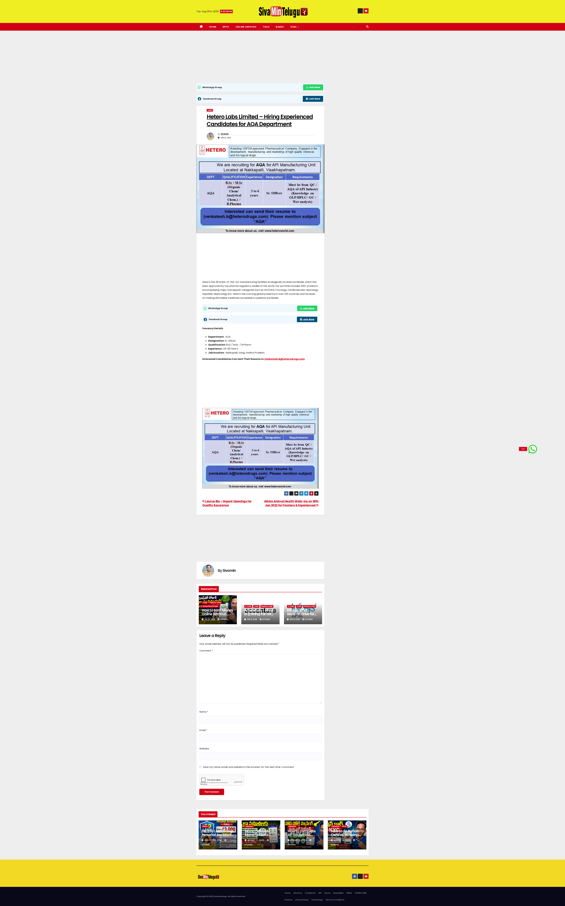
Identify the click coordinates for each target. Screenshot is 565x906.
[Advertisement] (260, 61)
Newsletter (338, 893)
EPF (319, 893)
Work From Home (210, 606)
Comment (206, 650)
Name (203, 711)
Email (203, 730)
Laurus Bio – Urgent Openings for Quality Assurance (227, 503)
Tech (266, 26)
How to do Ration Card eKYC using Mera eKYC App (345, 835)
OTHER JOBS (361, 893)
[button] (367, 26)
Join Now (314, 87)
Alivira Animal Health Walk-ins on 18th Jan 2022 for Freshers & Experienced (291, 503)
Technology (317, 899)
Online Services (246, 26)
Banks (280, 26)
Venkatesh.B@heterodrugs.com (284, 359)
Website (204, 748)
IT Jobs (248, 606)
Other (349, 893)
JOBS (294, 26)
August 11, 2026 (298, 840)
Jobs (210, 110)
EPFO (226, 26)
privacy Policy (301, 899)
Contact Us (310, 893)
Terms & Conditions (335, 899)
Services (249, 826)
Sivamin (225, 134)
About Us (298, 893)
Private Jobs (215, 603)
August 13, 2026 (256, 840)
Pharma (288, 899)
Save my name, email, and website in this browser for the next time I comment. (248, 767)
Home (212, 26)
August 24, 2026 (213, 840)
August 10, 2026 (342, 840)
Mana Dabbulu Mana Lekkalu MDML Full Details (259, 835)
